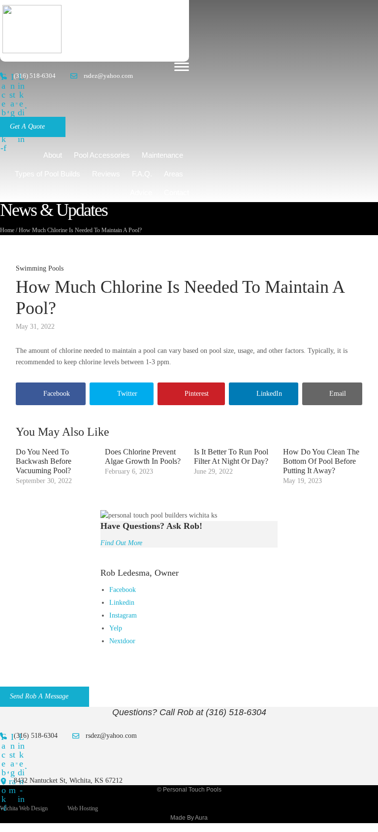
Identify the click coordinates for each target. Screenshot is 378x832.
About (52, 155)
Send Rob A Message (39, 696)
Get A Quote (27, 126)
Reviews (106, 174)
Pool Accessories (102, 155)
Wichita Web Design (24, 808)
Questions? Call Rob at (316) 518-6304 (189, 712)
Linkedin (121, 602)
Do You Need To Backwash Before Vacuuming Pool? (43, 461)
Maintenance (162, 155)
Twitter (127, 393)
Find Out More (121, 543)
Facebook (56, 393)
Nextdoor (122, 641)
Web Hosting (82, 808)
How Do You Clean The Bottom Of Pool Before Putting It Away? (321, 461)
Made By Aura (189, 817)
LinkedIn (269, 393)
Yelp (115, 628)
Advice (141, 192)
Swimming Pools (39, 268)
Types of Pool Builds (47, 174)
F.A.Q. (142, 174)
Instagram (123, 615)
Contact (176, 192)
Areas (173, 174)
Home (7, 230)
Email (337, 393)
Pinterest (197, 393)
